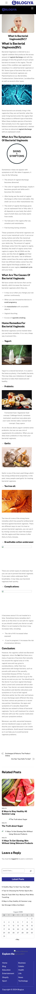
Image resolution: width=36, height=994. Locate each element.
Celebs (21, 966)
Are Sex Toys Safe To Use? (21, 759)
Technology (23, 981)
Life (19, 973)
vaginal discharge (16, 57)
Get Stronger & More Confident (13, 905)
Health (4, 808)
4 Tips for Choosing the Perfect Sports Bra (17, 891)
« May (17, 939)
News (20, 977)
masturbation (12, 307)
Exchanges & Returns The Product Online (17, 755)
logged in (14, 859)
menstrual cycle (26, 267)
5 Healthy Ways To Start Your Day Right (16, 887)
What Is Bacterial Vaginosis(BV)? (18, 37)
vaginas (21, 254)
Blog (4, 966)
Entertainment (8, 973)
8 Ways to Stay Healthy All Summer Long (14, 812)
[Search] (30, 871)
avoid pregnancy (10, 302)
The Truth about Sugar (12, 826)
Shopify (5, 977)
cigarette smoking (18, 318)
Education (6, 970)
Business (22, 963)
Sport (4, 981)
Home (4, 963)
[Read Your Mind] (9, 10)
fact (18, 655)
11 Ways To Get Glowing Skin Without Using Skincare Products (17, 841)
